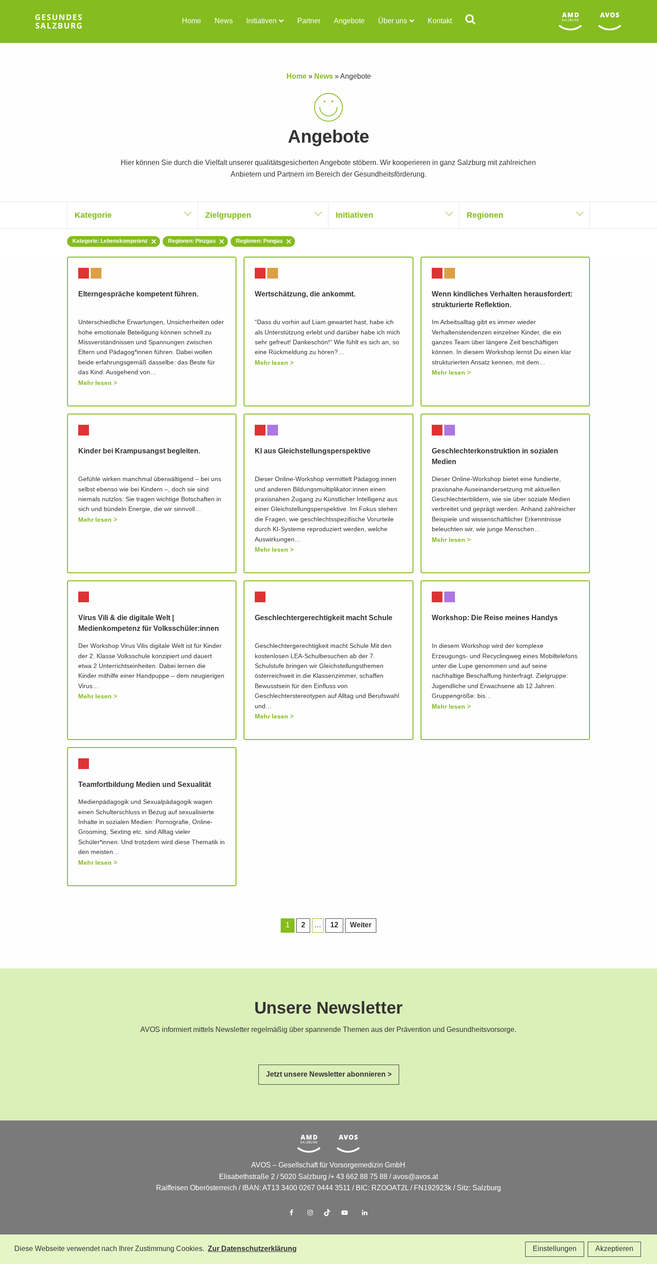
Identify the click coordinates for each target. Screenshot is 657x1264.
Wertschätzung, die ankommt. (305, 294)
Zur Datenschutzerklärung (252, 1249)
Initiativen (261, 21)
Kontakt (440, 21)
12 (334, 925)
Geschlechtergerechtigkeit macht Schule (323, 618)
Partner (308, 21)
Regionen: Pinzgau (191, 241)
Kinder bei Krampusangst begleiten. (139, 451)
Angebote (349, 21)
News (224, 21)
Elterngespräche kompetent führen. (138, 294)
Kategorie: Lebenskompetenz (109, 241)
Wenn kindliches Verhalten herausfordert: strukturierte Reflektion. (502, 300)
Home (191, 21)
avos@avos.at (415, 1177)
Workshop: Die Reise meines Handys (495, 618)
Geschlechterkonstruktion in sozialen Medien (495, 457)
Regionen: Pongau (259, 241)
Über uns (392, 21)
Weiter (360, 925)
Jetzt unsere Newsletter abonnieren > (329, 1074)
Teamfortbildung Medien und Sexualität (144, 785)
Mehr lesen (95, 383)
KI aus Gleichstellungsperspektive (313, 451)
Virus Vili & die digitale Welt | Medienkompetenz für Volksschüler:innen (148, 623)
